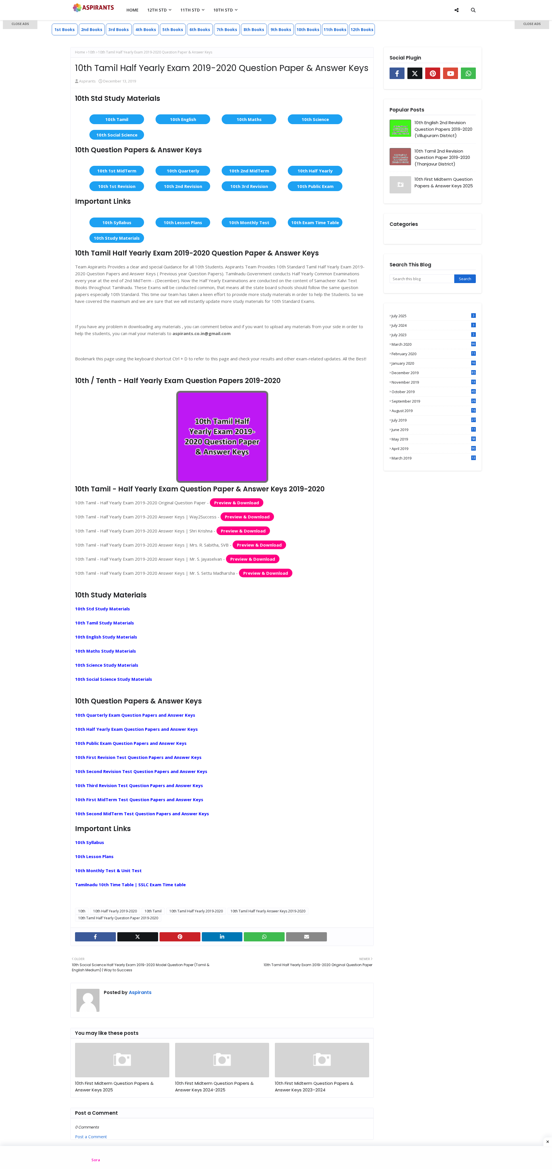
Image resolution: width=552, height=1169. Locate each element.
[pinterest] (180, 936)
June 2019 (433, 429)
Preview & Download (236, 502)
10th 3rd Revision (249, 186)
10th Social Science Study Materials (113, 679)
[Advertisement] (20, 112)
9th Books (281, 29)
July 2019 (433, 420)
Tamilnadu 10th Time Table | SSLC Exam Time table (130, 884)
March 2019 (433, 458)
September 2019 (433, 401)
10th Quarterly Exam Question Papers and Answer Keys (135, 715)
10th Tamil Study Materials (104, 623)
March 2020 (433, 344)
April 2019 (433, 448)
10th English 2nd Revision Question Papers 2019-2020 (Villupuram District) (443, 129)
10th (91, 52)
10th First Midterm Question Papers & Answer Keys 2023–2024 (314, 1086)
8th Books (254, 29)
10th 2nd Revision (183, 186)
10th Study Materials (117, 238)
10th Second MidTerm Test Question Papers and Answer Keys (142, 813)
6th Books (199, 29)
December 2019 (433, 372)
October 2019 (433, 391)
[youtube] (450, 73)
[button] (20, 24)
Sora (95, 1159)
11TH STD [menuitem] (190, 10)
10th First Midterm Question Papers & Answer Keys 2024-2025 (214, 1086)
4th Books (145, 29)
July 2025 (433, 315)
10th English (183, 119)
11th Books (334, 29)
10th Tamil (116, 119)
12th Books (361, 29)
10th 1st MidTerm (116, 171)
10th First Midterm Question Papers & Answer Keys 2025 (114, 1086)
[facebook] (95, 936)
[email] (306, 936)
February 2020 (433, 353)
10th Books (307, 29)
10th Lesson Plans (183, 222)
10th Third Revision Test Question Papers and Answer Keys (139, 785)
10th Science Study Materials (106, 665)
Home (80, 52)
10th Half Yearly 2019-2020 (115, 911)
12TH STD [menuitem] (157, 10)
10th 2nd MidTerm (249, 171)
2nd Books (91, 29)
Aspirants (87, 81)
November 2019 (433, 382)
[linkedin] (222, 936)
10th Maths (249, 119)
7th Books (226, 29)
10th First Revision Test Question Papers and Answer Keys (138, 757)
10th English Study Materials (106, 637)
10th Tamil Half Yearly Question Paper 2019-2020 (118, 918)
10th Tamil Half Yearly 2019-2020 (196, 911)
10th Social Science (116, 135)
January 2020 (433, 363)
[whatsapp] (264, 936)
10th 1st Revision (116, 186)
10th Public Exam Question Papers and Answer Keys (131, 743)
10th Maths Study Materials (105, 651)
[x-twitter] (137, 936)
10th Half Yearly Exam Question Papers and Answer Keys (136, 729)
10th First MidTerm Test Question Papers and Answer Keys (139, 799)
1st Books (64, 29)
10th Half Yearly (315, 171)
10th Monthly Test (249, 222)
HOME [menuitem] (132, 10)
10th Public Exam (315, 186)
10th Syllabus (116, 222)
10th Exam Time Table (315, 222)
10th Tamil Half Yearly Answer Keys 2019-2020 (268, 911)
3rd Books (118, 29)
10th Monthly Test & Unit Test (108, 870)
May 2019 (433, 439)
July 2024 (433, 325)
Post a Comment (91, 1136)
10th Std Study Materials (102, 609)
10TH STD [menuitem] (223, 10)
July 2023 (433, 334)
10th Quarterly (183, 171)
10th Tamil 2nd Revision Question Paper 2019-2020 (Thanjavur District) (442, 157)
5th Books (172, 29)
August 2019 (433, 410)
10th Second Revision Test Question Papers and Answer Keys (141, 771)
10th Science (315, 119)
